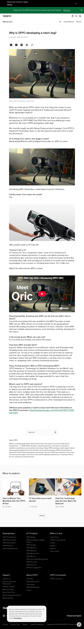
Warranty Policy (8, 598)
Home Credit (54, 551)
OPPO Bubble (30, 537)
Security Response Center (12, 595)
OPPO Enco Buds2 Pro (33, 568)
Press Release (69, 22)
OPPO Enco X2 (31, 565)
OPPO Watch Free (32, 553)
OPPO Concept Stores (58, 540)
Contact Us (6, 579)
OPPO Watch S (31, 548)
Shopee (52, 545)
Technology (30, 584)
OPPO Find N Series (9, 537)
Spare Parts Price (9, 592)
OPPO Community (56, 579)
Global (9, 5)
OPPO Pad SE (31, 545)
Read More (18, 618)
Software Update (9, 586)
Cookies (25, 624)
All (60, 22)
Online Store (54, 537)
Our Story (29, 579)
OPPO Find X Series (9, 540)
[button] (79, 624)
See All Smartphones (10, 548)
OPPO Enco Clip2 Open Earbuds (37, 559)
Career (28, 590)
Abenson (53, 548)
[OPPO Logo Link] (7, 16)
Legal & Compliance (37, 624)
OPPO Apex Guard (32, 581)
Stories (78, 22)
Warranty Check (8, 589)
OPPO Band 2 (30, 556)
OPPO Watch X (31, 551)
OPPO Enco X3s (31, 562)
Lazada (52, 543)
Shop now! (66, 10)
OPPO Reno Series (9, 543)
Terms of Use (15, 624)
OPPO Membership (32, 587)
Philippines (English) (74, 616)
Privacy (5, 624)
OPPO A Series (8, 545)
